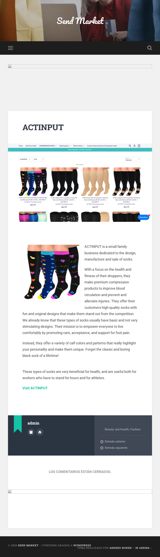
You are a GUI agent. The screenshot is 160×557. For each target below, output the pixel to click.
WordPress (82, 545)
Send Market (80, 21)
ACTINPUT (43, 127)
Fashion (135, 429)
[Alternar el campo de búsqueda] (149, 48)
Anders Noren (120, 547)
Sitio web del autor (39, 432)
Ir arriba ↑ (143, 547)
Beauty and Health (117, 429)
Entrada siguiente (116, 448)
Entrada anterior (115, 441)
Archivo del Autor (31, 432)
